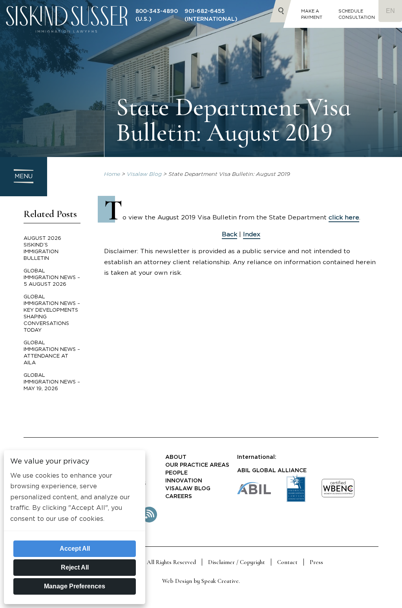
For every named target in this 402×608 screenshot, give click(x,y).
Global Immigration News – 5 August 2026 (52, 277)
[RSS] (149, 521)
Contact (287, 562)
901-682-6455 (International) (211, 15)
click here (344, 217)
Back (229, 234)
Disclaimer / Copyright (236, 562)
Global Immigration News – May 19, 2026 (52, 382)
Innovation (183, 481)
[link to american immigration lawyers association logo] (296, 500)
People (176, 473)
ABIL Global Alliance (272, 470)
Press (316, 562)
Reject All (75, 567)
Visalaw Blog (144, 174)
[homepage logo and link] (66, 37)
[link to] (338, 496)
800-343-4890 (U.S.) (156, 15)
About (175, 457)
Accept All (75, 548)
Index (251, 234)
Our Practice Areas (197, 465)
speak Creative (220, 580)
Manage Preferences (74, 586)
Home (112, 174)
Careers (178, 496)
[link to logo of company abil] (254, 492)
